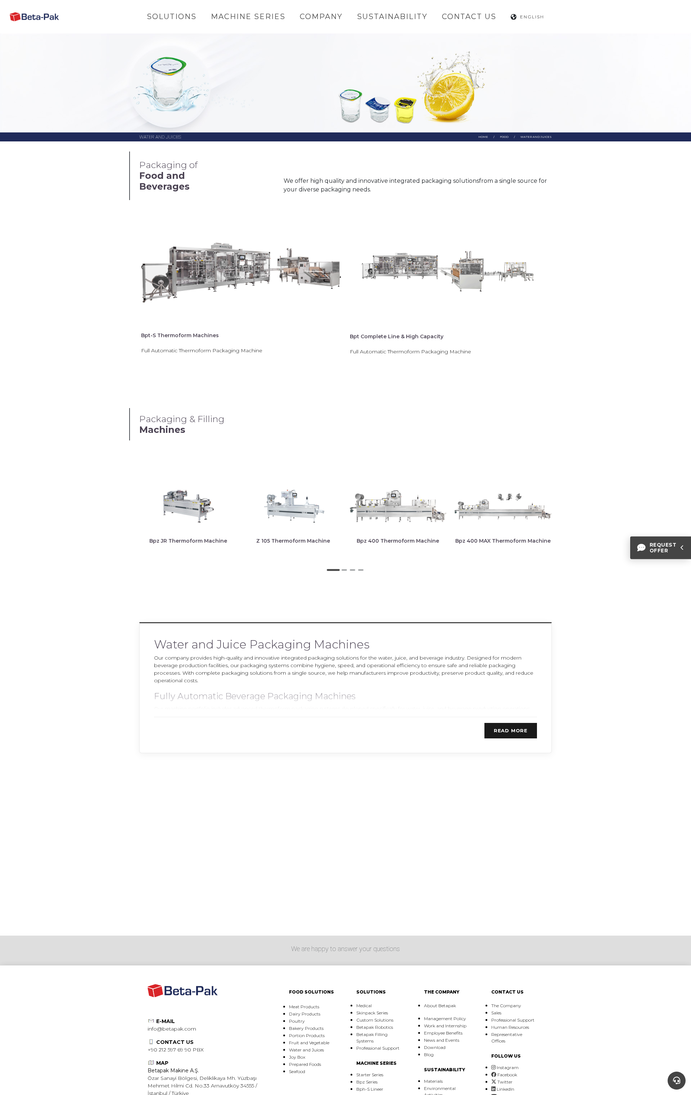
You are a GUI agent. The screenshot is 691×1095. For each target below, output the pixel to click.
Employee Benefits (443, 1033)
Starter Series (369, 1074)
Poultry (297, 1021)
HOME (483, 137)
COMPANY (321, 16)
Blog (429, 1054)
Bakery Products (306, 1028)
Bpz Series (367, 1082)
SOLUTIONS (172, 16)
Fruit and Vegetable (309, 1042)
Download (435, 1047)
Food (504, 137)
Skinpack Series (372, 1012)
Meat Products (304, 1006)
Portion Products (307, 1035)
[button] (333, 570)
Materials (433, 1081)
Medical (364, 1005)
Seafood (297, 1071)
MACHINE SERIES (248, 16)
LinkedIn (505, 1089)
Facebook (506, 1074)
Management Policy (445, 1018)
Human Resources (510, 1027)
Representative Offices (506, 1038)
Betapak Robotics (374, 1027)
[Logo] (34, 16)
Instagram (507, 1067)
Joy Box (297, 1057)
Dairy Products (304, 1014)
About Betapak (440, 1005)
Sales (496, 1012)
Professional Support (377, 1048)
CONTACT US (469, 16)
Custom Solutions (374, 1020)
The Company (506, 1005)
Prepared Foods (305, 1064)
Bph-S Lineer (369, 1089)
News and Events (441, 1040)
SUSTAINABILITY (392, 16)
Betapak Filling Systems (372, 1038)
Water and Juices (536, 137)
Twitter (504, 1082)
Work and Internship (445, 1025)
